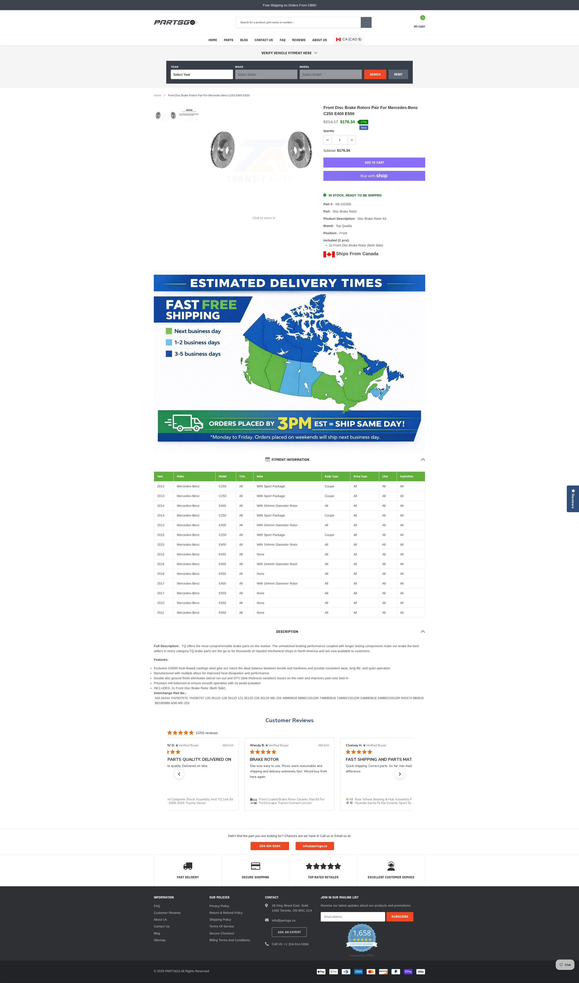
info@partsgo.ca (283, 920)
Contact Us (264, 40)
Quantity (328, 130)
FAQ (282, 40)
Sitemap (160, 940)
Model (304, 66)
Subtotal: (329, 150)
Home (213, 40)
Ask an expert (289, 932)
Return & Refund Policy (226, 913)
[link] (165, 117)
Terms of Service (221, 926)
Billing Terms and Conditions (229, 940)
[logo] (177, 22)
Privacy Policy (219, 906)
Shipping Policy (220, 919)
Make (239, 66)
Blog (244, 40)
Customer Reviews (290, 720)
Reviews (299, 40)
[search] (366, 22)
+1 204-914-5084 (296, 944)
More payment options (374, 186)
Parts (228, 40)
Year (174, 66)
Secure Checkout (221, 933)
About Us (319, 40)
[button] (179, 774)
